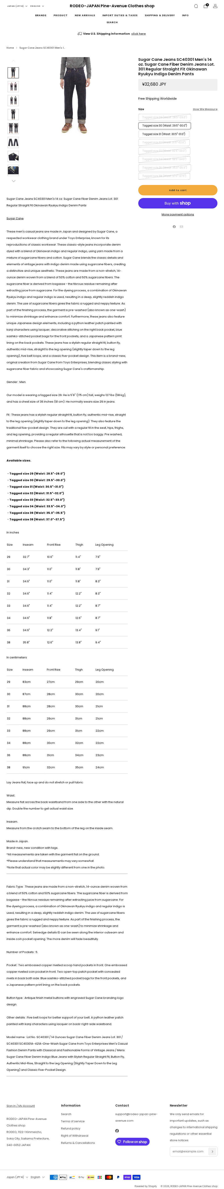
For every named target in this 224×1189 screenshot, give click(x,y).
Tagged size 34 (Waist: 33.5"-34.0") (164, 159)
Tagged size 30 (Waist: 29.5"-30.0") (164, 125)
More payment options (178, 214)
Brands (40, 15)
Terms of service (73, 1121)
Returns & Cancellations (78, 1143)
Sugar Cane (15, 218)
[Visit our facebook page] (117, 1131)
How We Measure (205, 109)
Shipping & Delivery (160, 15)
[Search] (196, 6)
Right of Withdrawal (74, 1136)
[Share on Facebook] (174, 226)
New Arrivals (85, 15)
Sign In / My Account (21, 1106)
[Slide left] (13, 62)
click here (138, 34)
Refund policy (70, 1128)
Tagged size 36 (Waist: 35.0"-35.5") (164, 167)
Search (112, 22)
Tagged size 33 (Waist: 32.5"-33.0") (164, 151)
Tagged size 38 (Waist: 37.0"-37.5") (164, 176)
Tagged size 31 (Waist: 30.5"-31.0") (163, 134)
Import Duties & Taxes (120, 15)
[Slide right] (13, 181)
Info (185, 15)
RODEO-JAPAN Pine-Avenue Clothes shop (112, 6)
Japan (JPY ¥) (15, 6)
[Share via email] (181, 226)
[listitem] (112, 34)
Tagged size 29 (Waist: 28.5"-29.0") (164, 117)
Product (61, 15)
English (35, 6)
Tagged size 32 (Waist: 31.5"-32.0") (164, 142)
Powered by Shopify (146, 1186)
